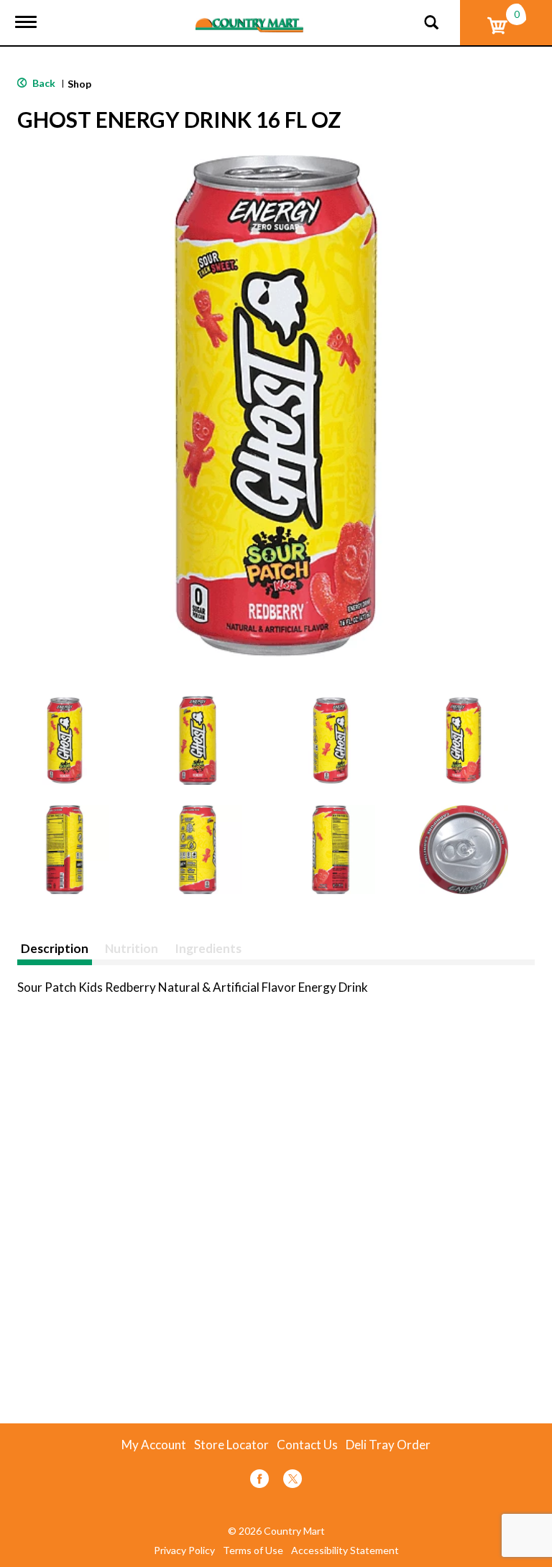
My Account (153, 1445)
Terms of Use (253, 1550)
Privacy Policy (184, 1550)
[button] (64, 740)
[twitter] (292, 1481)
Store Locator (231, 1445)
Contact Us (307, 1445)
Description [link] (54, 948)
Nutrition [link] (131, 948)
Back (42, 83)
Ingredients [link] (208, 948)
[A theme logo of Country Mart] (249, 16)
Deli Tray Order (388, 1445)
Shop (79, 84)
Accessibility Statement (345, 1550)
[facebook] (259, 1481)
